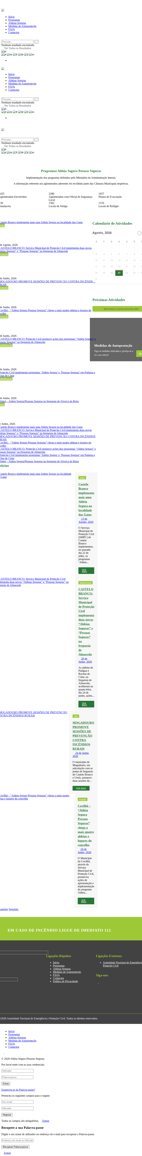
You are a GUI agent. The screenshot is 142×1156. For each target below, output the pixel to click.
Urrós (76, 716)
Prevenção (82, 799)
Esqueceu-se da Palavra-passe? (18, 1089)
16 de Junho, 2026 (84, 851)
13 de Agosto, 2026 (85, 520)
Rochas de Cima (85, 583)
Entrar (45, 1120)
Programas (14, 19)
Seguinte (14, 909)
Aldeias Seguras (17, 23)
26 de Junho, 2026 (85, 660)
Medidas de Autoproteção (22, 26)
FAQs (11, 29)
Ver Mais (84, 571)
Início (11, 16)
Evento (82, 478)
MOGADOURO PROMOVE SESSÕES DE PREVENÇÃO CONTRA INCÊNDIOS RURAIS (83, 735)
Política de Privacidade (65, 981)
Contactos (13, 32)
